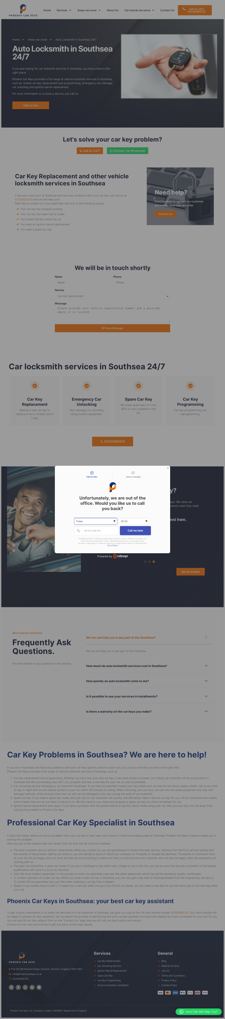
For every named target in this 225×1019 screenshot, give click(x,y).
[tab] (91, 475)
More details (112, 545)
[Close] (167, 468)
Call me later (135, 530)
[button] (199, 1011)
